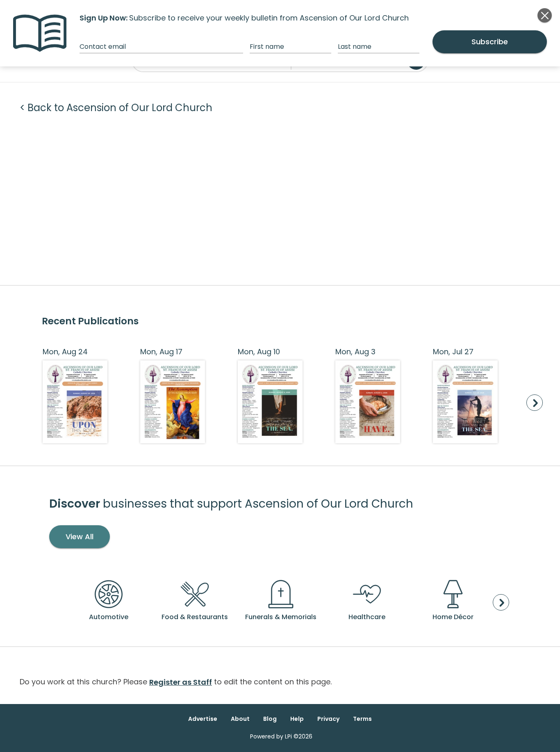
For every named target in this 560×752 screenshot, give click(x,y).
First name (267, 46)
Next (534, 402)
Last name (354, 46)
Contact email (103, 46)
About (240, 719)
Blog (270, 719)
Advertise (202, 719)
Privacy (328, 719)
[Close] (544, 15)
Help (297, 719)
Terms (362, 719)
